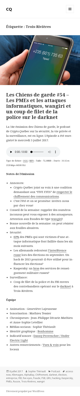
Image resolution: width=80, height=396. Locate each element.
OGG (25, 160)
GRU (49, 378)
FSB (43, 378)
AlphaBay (29, 374)
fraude (36, 378)
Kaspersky (67, 378)
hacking (56, 378)
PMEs (9, 381)
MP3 (31, 160)
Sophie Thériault (37, 371)
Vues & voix (51, 345)
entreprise (11, 378)
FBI (20, 378)
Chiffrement (41, 374)
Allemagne (17, 374)
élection (62, 374)
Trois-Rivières (28, 381)
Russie (16, 381)
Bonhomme (45, 331)
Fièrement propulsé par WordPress (25, 391)
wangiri (56, 219)
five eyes (27, 378)
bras (36, 268)
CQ (9, 9)
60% (16, 237)
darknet (65, 286)
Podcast (55, 371)
